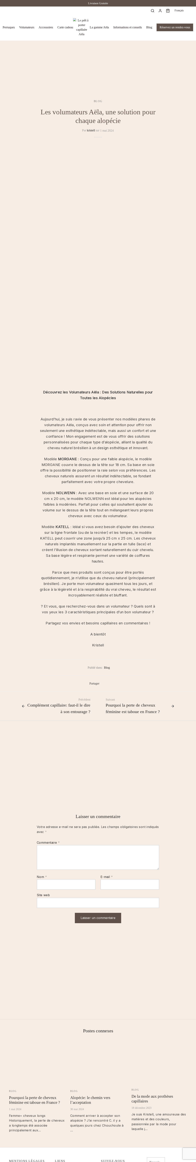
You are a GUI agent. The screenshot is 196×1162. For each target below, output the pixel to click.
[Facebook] (12, 10)
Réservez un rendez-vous (175, 27)
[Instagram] (19, 10)
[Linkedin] (27, 10)
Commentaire (48, 842)
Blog (149, 27)
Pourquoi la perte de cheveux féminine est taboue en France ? (34, 1100)
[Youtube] (35, 10)
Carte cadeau (65, 27)
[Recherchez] (152, 10)
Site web (43, 895)
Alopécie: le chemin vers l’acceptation (90, 1100)
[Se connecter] (160, 10)
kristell (91, 130)
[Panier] (168, 10)
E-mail (106, 877)
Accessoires (46, 27)
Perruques (9, 27)
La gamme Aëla (99, 27)
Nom (42, 877)
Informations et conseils (127, 27)
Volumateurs (26, 27)
